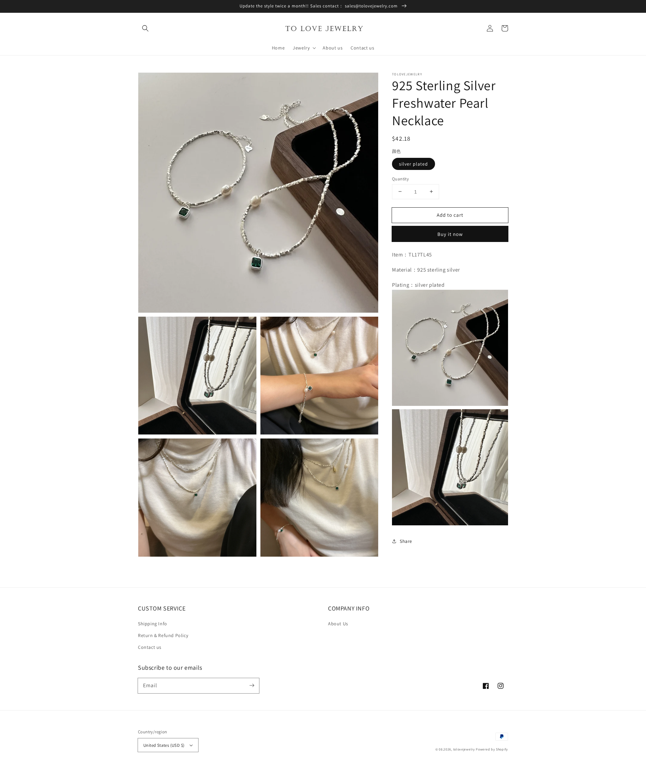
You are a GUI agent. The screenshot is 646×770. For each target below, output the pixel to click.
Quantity (400, 178)
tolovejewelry (464, 749)
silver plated (413, 164)
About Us (338, 624)
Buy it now (450, 234)
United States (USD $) (163, 745)
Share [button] (406, 541)
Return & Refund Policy (163, 635)
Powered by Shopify (492, 749)
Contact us (150, 647)
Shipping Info (152, 624)
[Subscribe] (251, 685)
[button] (145, 28)
